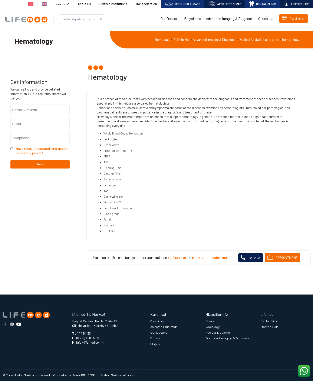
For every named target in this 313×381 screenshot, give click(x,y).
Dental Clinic (269, 321)
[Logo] (27, 19)
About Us (84, 4)
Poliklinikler (181, 39)
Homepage (162, 39)
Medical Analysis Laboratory (259, 39)
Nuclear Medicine (217, 333)
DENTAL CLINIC (266, 4)
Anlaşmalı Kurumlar (163, 327)
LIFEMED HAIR (300, 4)
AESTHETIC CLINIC (229, 4)
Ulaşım (155, 344)
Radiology (212, 327)
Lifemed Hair (269, 327)
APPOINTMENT (286, 257)
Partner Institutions (113, 4)
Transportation (146, 4)
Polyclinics (192, 18)
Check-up (265, 18)
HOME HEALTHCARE (187, 4)
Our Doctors (170, 18)
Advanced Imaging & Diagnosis (229, 18)
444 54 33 (62, 4)
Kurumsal (156, 338)
